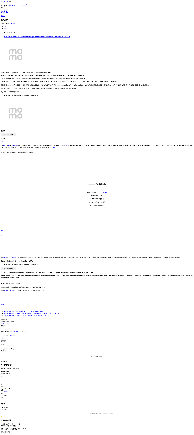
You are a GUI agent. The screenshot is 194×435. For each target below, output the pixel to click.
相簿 (5, 26)
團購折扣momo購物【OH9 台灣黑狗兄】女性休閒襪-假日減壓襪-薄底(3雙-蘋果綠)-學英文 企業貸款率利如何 (32, 313)
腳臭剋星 (14, 257)
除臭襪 (5, 257)
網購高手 (5, 11)
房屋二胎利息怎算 (102, 192)
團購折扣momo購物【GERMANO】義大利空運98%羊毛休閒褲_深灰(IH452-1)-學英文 (26, 315)
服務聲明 (111, 414)
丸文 (9, 145)
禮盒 (54, 147)
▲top (2, 338)
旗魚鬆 (67, 145)
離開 (9, 432)
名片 (5, 30)
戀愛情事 (12, 336)
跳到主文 (3, 16)
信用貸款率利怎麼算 (9, 290)
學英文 (2, 304)
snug (2, 230)
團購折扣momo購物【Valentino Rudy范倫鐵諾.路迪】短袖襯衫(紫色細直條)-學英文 (37, 37)
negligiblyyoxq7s (5, 323)
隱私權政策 (105, 414)
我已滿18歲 (3, 432)
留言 (18, 331)
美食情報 (13, 23)
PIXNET (85, 414)
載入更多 (3, 341)
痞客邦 (15, 331)
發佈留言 (3, 350)
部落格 (5, 28)
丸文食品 (15, 145)
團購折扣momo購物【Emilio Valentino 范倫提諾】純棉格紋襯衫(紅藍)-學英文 (24, 311)
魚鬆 (2, 141)
